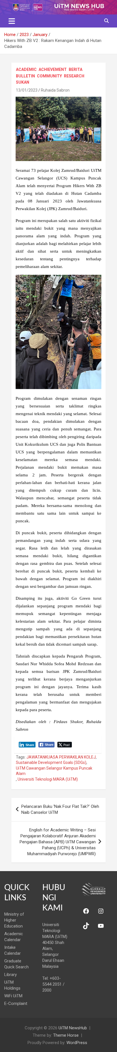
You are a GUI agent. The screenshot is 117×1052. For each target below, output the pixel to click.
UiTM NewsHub (72, 1027)
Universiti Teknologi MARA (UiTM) (48, 779)
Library (10, 974)
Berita (75, 69)
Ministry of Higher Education (14, 920)
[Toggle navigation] (11, 21)
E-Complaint (15, 1003)
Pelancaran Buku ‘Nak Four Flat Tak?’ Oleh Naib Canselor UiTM (60, 809)
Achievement (53, 69)
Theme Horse (66, 1035)
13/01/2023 (26, 90)
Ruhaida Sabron (55, 90)
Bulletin (25, 76)
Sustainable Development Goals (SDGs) (51, 762)
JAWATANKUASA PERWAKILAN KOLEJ (61, 757)
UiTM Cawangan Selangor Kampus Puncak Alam (54, 771)
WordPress (76, 1042)
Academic (26, 69)
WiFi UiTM (13, 995)
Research (74, 76)
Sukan (22, 82)
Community (49, 76)
